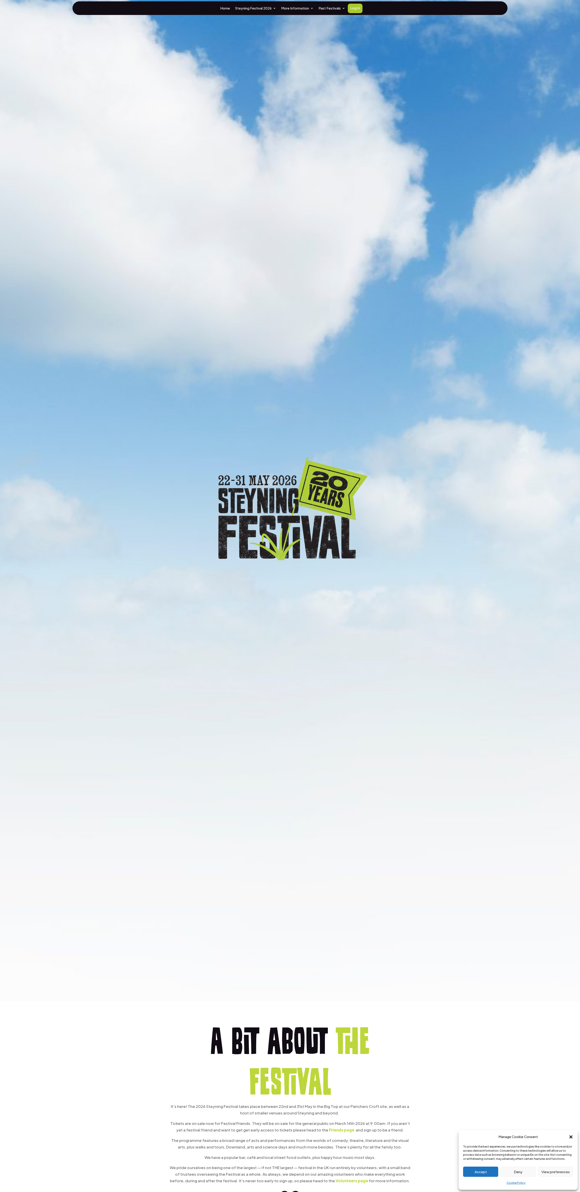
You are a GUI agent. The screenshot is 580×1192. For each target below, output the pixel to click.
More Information (295, 8)
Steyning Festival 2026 (253, 8)
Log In (355, 8)
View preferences (555, 1172)
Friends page (341, 1129)
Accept (481, 1172)
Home (225, 8)
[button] (571, 1137)
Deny (518, 1172)
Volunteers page (352, 1180)
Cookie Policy (516, 1183)
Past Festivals (330, 8)
